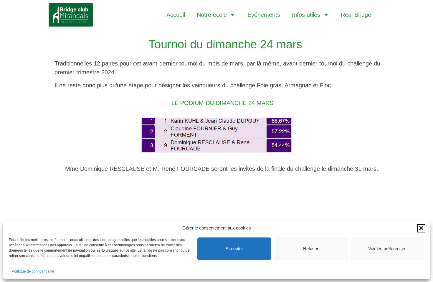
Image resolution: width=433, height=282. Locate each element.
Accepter (234, 248)
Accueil (175, 15)
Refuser (310, 248)
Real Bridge (356, 15)
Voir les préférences (387, 248)
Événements (263, 15)
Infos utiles (306, 15)
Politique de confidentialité (33, 271)
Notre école (212, 15)
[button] (421, 228)
